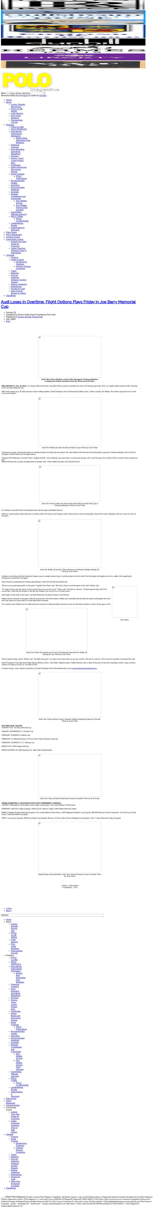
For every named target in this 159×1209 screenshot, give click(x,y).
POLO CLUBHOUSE (22, 220)
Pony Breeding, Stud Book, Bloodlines (18, 151)
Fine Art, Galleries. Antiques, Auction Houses (18, 278)
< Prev (9, 908)
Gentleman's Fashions (21, 263)
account (42, 96)
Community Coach (14, 239)
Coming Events (13, 237)
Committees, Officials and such (19, 213)
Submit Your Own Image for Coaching (18, 244)
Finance (14, 257)
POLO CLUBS (17, 127)
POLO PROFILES (19, 129)
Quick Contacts (17, 174)
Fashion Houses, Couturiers (23, 267)
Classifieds (11, 295)
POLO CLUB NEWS (16, 110)
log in (25, 96)
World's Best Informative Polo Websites (23, 140)
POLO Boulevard (14, 235)
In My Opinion (17, 113)
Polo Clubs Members (16, 117)
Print (8, 321)
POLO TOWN (17, 217)
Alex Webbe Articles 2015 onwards (21, 207)
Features (10, 125)
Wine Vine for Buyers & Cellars (18, 292)
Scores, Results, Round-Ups (18, 105)
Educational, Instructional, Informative (16, 133)
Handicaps (15, 165)
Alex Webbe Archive (21, 202)
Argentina (15, 185)
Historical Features (15, 146)
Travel (13, 271)
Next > (9, 911)
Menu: (4, 93)
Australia (15, 192)
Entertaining (16, 287)
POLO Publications (21, 177)
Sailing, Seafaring (19, 284)
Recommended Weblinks (17, 188)
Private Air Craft (18, 289)
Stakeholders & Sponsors (17, 229)
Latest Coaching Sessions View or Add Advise (18, 250)
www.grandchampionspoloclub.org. (84, 668)
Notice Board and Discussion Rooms (18, 169)
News (8, 102)
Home (9, 100)
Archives (15, 156)
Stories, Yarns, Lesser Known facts (17, 160)
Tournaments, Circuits (17, 121)
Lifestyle (10, 255)
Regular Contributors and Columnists (18, 196)
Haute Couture (17, 260)
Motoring (15, 273)
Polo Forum (11, 232)
